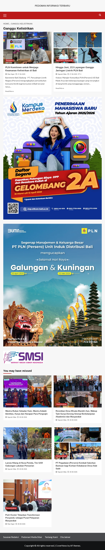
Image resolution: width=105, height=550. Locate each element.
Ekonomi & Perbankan (64, 60)
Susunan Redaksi (11, 537)
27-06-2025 (21, 74)
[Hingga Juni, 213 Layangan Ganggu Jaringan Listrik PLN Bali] (78, 48)
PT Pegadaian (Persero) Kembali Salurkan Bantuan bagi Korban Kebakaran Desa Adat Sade (76, 466)
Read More (9, 91)
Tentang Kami (51, 537)
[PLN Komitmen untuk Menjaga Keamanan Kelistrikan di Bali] (27, 48)
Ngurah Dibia (62, 74)
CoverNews (61, 545)
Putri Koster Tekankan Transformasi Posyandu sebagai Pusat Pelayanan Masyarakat (22, 518)
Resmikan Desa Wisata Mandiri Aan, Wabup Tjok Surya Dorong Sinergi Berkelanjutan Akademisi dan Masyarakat (76, 414)
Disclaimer (65, 537)
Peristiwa (9, 60)
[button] (6, 15)
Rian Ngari (11, 74)
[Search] (100, 15)
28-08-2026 (23, 417)
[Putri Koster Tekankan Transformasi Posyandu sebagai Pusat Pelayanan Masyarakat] (27, 495)
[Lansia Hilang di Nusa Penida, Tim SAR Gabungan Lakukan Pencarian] (27, 443)
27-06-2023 (73, 74)
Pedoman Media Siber (31, 537)
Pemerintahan (11, 404)
